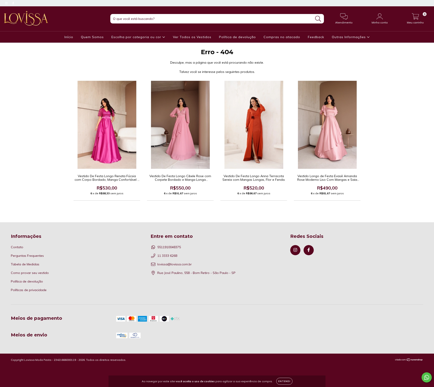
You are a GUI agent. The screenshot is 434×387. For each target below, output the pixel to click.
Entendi (284, 381)
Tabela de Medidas (25, 264)
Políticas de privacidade (29, 290)
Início (68, 37)
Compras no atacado (282, 37)
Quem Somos (92, 37)
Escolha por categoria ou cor (136, 37)
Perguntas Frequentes (27, 256)
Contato (17, 247)
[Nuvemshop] (409, 360)
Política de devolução (237, 37)
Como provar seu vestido (30, 273)
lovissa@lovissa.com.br (174, 264)
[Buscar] (318, 19)
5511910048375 (169, 247)
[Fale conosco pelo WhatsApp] (427, 377)
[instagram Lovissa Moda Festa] (6, 3)
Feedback (316, 37)
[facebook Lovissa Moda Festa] (13, 3)
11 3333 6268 (167, 256)
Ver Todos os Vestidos (192, 37)
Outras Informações (349, 37)
